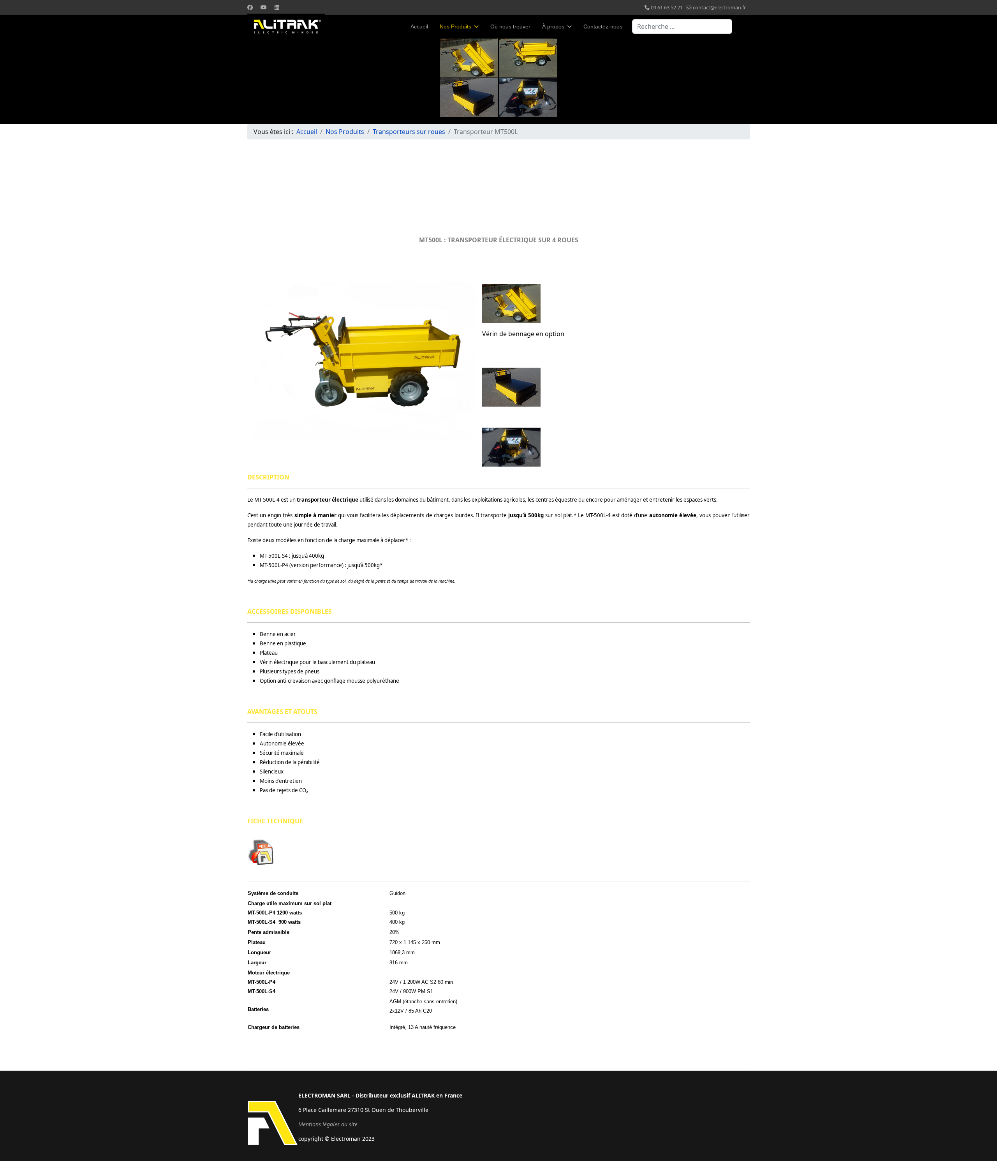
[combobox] (682, 26)
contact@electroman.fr (719, 7)
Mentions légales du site (328, 1124)
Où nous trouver (510, 26)
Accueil (419, 26)
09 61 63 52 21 (667, 7)
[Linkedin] (277, 7)
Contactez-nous (602, 26)
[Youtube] (264, 7)
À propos (553, 26)
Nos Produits (455, 26)
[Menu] (745, 26)
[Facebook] (250, 7)
